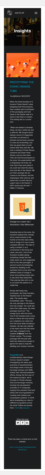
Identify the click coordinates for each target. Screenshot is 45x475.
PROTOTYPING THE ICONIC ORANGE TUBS (22, 86)
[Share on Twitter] (18, 423)
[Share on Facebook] (22, 423)
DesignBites (15, 355)
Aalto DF (19, 13)
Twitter (17, 408)
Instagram (26, 408)
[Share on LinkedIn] (27, 423)
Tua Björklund (15, 96)
